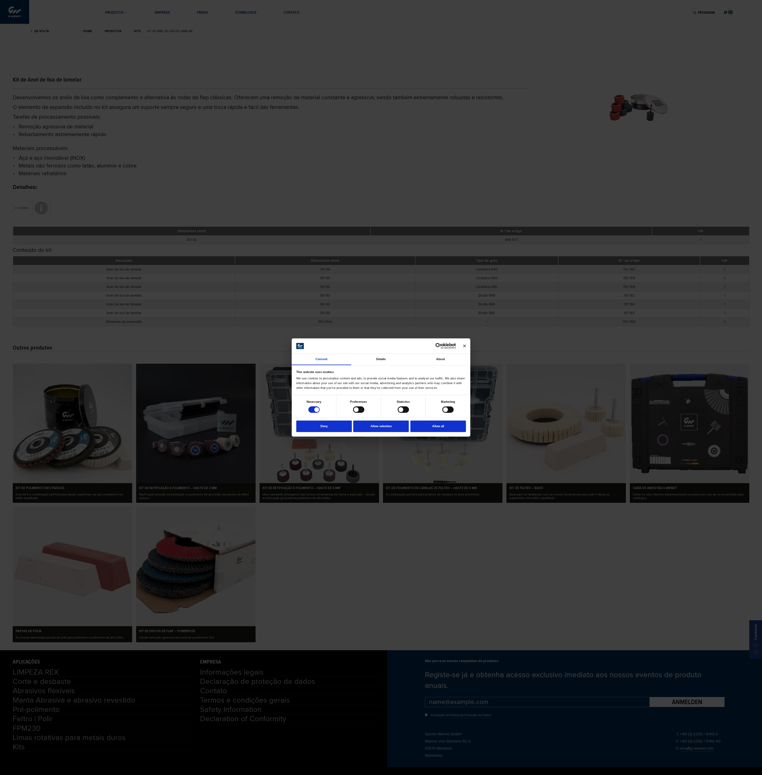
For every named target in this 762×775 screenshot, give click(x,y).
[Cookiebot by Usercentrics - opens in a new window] (438, 346)
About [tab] (440, 359)
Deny (324, 426)
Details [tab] (381, 359)
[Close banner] (464, 346)
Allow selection (381, 426)
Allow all (438, 426)
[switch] (358, 410)
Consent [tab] (321, 359)
